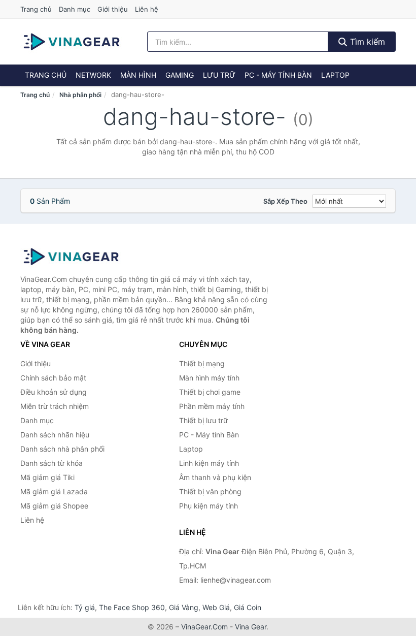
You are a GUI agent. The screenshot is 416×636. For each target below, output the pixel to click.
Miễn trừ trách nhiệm (54, 406)
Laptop (335, 75)
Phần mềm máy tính (212, 406)
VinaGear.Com (204, 626)
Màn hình (138, 75)
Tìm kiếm (366, 42)
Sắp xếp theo (285, 201)
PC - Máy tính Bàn (278, 75)
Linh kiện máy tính (209, 463)
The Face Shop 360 (132, 607)
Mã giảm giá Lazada (54, 491)
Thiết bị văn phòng (210, 491)
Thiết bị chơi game (209, 392)
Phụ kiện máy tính (208, 505)
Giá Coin (247, 607)
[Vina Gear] (71, 256)
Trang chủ (36, 9)
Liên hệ (146, 9)
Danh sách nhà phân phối (62, 448)
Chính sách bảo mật (53, 377)
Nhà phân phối (80, 95)
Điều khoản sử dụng (53, 392)
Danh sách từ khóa (51, 463)
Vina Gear (250, 626)
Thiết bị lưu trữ (203, 420)
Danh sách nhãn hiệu (54, 434)
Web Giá (216, 607)
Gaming (179, 75)
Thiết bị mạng (202, 363)
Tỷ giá (85, 607)
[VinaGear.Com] (71, 41)
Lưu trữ (219, 75)
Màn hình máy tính (209, 377)
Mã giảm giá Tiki (47, 477)
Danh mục (74, 9)
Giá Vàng (183, 607)
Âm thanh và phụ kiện (215, 477)
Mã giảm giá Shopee (54, 505)
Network (93, 75)
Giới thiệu (112, 9)
